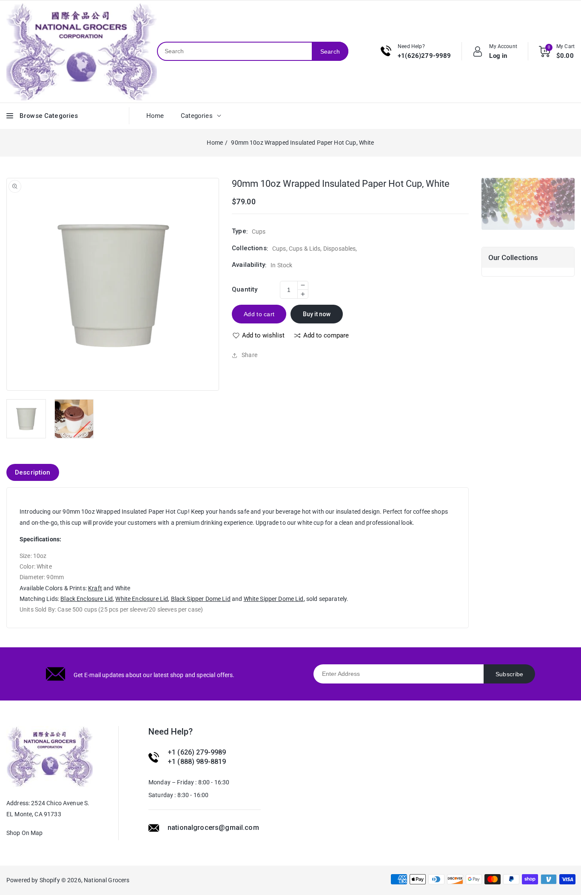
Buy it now (316, 314)
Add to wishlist (263, 335)
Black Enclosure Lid (86, 598)
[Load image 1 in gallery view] (26, 419)
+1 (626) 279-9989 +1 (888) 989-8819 (197, 757)
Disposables (339, 248)
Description (33, 472)
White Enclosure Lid (141, 598)
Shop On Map (24, 832)
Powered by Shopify (33, 880)
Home (215, 142)
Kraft (95, 588)
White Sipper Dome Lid (274, 598)
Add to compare (326, 335)
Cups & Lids (305, 248)
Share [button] (249, 355)
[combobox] (234, 51)
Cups (279, 248)
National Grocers (106, 880)
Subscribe (510, 674)
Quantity (244, 289)
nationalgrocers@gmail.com (213, 828)
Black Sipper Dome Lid (201, 598)
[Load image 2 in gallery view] (74, 419)
